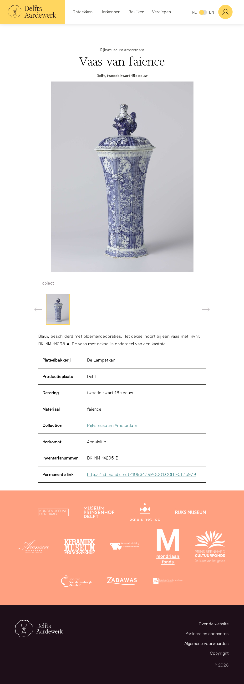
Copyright (219, 653)
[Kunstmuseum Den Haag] (53, 513)
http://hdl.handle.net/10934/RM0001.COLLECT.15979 (141, 474)
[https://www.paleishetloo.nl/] (145, 513)
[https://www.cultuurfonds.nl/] (210, 548)
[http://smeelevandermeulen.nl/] (125, 548)
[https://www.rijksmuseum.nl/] (191, 513)
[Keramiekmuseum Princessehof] (79, 548)
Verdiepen (161, 11)
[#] (231, 12)
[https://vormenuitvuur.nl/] (168, 582)
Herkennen (110, 11)
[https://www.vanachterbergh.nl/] (76, 582)
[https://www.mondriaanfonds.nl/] (167, 548)
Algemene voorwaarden (206, 643)
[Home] (32, 12)
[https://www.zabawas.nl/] (122, 582)
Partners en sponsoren (207, 633)
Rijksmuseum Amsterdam (112, 425)
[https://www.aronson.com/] (34, 548)
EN (211, 12)
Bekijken (136, 11)
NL (194, 12)
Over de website (214, 623)
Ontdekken (82, 11)
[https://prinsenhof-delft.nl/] (99, 513)
